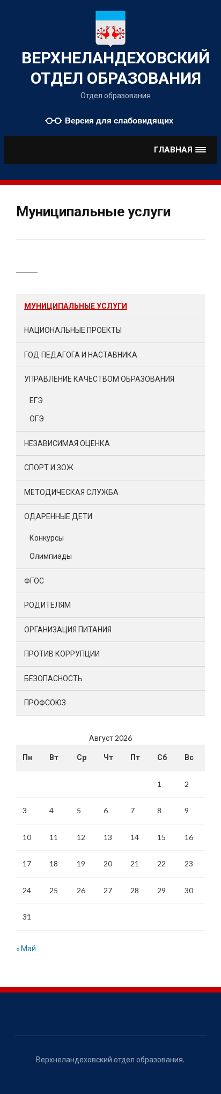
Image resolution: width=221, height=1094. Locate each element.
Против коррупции (62, 653)
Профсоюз (45, 702)
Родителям (47, 604)
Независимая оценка (67, 443)
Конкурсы (47, 537)
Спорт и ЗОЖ (48, 467)
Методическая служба (71, 492)
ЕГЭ (36, 400)
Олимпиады (51, 555)
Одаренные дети (58, 516)
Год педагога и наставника (80, 354)
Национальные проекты (73, 329)
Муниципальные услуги (75, 305)
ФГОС (34, 580)
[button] (180, 149)
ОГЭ (37, 418)
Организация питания (68, 629)
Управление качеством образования (99, 378)
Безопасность (53, 678)
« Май (26, 948)
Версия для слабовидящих (119, 120)
